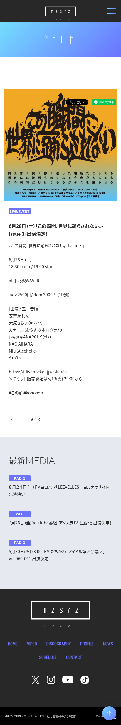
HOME (13, 644)
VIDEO (32, 644)
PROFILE (87, 644)
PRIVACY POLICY (15, 716)
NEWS (108, 644)
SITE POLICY (36, 716)
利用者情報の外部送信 (61, 716)
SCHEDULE (48, 657)
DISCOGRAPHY (58, 644)
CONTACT (74, 657)
